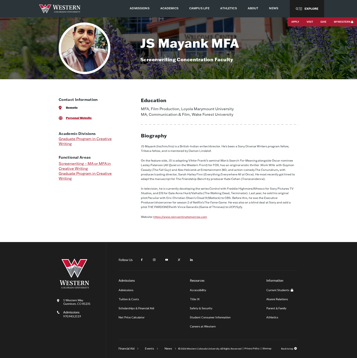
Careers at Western (203, 326)
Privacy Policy (251, 348)
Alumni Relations (277, 299)
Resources (197, 280)
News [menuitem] (273, 8)
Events (149, 348)
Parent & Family (276, 308)
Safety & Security (201, 308)
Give (323, 21)
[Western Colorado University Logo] (60, 8)
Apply (295, 21)
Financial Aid (126, 348)
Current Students (277, 290)
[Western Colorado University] (74, 287)
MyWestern (342, 21)
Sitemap (266, 348)
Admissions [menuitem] (139, 8)
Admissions (72, 314)
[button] (307, 8)
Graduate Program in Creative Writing (85, 141)
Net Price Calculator (132, 317)
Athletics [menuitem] (228, 8)
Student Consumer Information (210, 317)
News (168, 348)
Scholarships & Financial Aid (136, 308)
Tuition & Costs (129, 299)
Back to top (287, 348)
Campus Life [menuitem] (199, 8)
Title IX (195, 299)
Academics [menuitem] (169, 8)
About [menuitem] (253, 8)
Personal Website (79, 118)
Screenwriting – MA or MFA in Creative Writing (85, 166)
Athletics (272, 317)
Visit (310, 21)
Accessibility (198, 290)
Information (274, 280)
